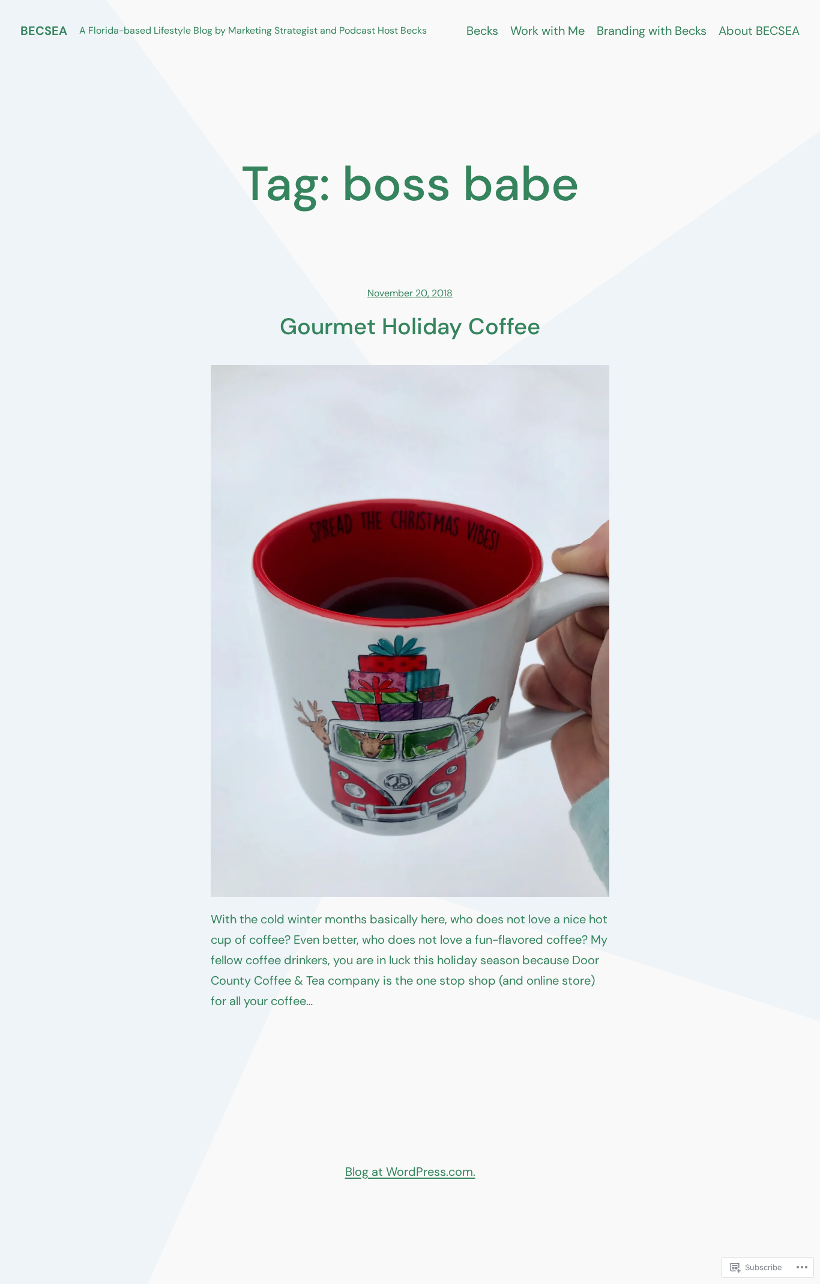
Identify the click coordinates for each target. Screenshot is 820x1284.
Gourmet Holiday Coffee (410, 327)
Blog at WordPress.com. (410, 1171)
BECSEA (43, 30)
